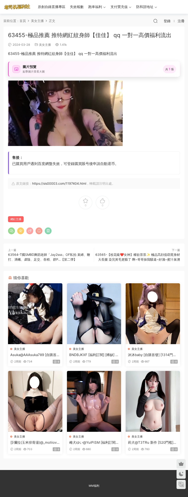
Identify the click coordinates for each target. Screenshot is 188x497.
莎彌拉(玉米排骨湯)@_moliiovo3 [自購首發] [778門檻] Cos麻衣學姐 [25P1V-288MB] (34, 442)
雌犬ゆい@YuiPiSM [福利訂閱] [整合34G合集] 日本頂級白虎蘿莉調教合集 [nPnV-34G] (93, 442)
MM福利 (94, 485)
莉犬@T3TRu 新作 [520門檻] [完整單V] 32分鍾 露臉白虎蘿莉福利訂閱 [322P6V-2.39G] (152, 442)
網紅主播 (15, 219)
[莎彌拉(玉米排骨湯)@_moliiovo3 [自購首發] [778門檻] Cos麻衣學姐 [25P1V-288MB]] (35, 401)
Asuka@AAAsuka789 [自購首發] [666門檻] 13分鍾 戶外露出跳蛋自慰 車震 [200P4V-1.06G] (34, 355)
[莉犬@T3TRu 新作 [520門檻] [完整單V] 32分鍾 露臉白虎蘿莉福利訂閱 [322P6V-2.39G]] (153, 401)
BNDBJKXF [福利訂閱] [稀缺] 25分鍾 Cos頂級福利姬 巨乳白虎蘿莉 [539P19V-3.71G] (93, 355)
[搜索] (155, 21)
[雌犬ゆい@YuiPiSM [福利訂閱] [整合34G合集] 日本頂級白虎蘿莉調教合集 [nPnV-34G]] (94, 401)
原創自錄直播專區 (51, 7)
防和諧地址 (144, 7)
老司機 (17, 7)
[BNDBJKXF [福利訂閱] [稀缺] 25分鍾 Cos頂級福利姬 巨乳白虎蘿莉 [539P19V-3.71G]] (94, 313)
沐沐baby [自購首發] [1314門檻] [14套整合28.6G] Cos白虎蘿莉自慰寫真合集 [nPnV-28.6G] (152, 355)
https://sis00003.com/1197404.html (59, 183)
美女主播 (45, 44)
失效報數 (77, 7)
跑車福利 (95, 7)
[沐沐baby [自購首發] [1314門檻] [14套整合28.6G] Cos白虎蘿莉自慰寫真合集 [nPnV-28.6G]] (153, 313)
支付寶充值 (119, 7)
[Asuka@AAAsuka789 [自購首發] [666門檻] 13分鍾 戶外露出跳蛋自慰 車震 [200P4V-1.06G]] (35, 313)
